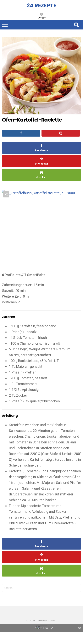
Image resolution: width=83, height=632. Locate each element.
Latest (41, 17)
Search (76, 24)
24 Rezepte (41, 5)
